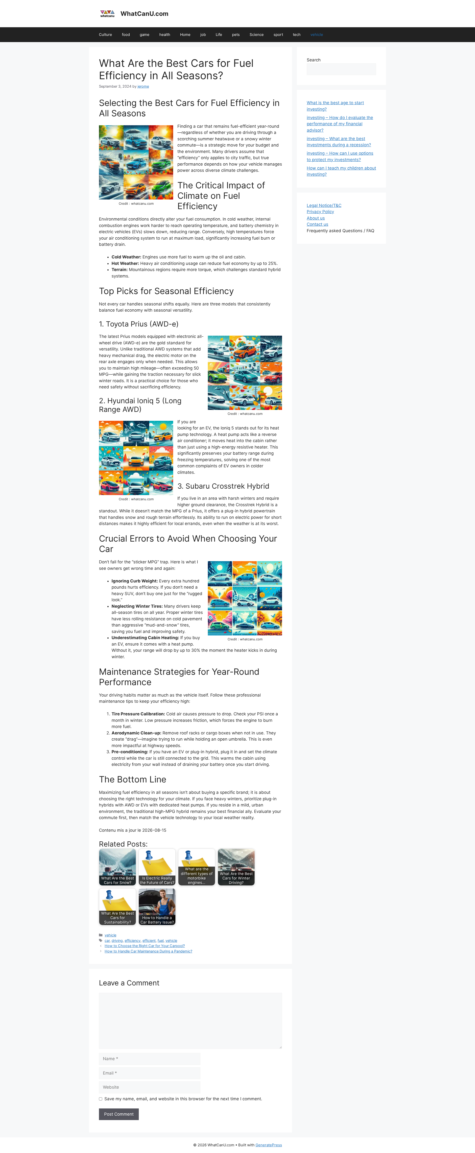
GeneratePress (269, 1145)
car (107, 940)
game (144, 34)
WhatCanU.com (144, 13)
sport (278, 34)
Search (314, 59)
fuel (161, 940)
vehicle (316, 34)
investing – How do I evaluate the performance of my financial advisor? (340, 124)
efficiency (133, 940)
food (126, 34)
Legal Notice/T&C (324, 205)
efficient (149, 940)
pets (236, 34)
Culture (105, 34)
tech (297, 34)
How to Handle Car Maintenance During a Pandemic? (148, 951)
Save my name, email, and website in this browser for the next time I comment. (183, 1098)
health (164, 34)
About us (316, 218)
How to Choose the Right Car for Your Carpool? (145, 946)
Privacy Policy (320, 211)
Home (185, 34)
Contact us (317, 224)
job (203, 34)
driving (117, 940)
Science (257, 34)
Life (219, 34)
